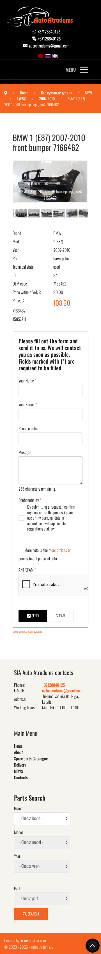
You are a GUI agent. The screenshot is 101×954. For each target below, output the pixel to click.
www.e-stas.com (33, 940)
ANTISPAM (27, 569)
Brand (17, 233)
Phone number (29, 428)
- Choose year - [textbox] (29, 865)
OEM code (20, 283)
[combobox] (42, 818)
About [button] (18, 752)
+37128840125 (49, 31)
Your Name (27, 380)
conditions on (61, 550)
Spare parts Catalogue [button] (31, 758)
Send (35, 615)
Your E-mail (28, 404)
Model (17, 241)
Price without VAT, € (27, 292)
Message (25, 452)
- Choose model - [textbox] (31, 841)
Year (16, 250)
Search (33, 914)
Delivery (20, 765)
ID (14, 275)
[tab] (19, 212)
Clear (60, 615)
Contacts (21, 777)
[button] (77, 69)
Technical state (23, 267)
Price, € (18, 300)
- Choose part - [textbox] (29, 898)
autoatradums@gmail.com (49, 45)
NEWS (18, 771)
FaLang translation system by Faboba (27, 631)
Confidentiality (30, 500)
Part (16, 258)
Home (18, 746)
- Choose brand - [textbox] (30, 818)
